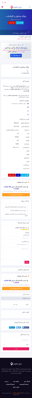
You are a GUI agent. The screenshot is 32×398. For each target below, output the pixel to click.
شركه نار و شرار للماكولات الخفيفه (18, 210)
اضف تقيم (19, 22)
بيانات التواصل (26, 298)
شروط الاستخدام (10, 384)
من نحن (6, 381)
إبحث (16, 348)
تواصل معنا (16, 381)
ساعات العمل (26, 294)
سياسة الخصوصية (24, 384)
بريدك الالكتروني (25, 241)
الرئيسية (29, 38)
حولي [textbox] (27, 344)
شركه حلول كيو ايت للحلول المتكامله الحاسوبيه (15, 206)
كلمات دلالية (16, 387)
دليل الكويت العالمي (16, 393)
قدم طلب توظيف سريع (15, 288)
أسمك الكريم (26, 235)
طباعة (18, 175)
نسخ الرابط (24, 175)
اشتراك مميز (27, 381)
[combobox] (16, 344)
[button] (25, 327)
